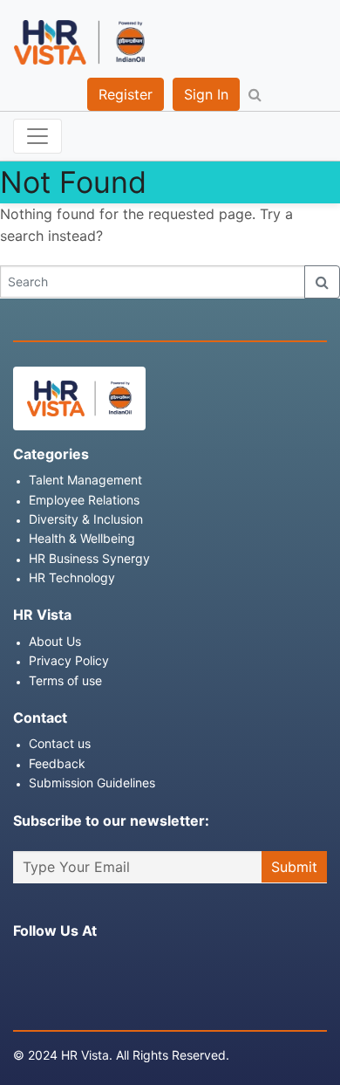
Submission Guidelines (92, 782)
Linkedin (118, 963)
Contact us (60, 743)
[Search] (322, 282)
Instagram (54, 963)
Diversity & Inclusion (86, 519)
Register (126, 94)
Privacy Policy (69, 660)
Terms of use (65, 680)
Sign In (206, 94)
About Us (55, 641)
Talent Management (85, 479)
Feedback (57, 763)
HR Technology (72, 577)
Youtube (151, 963)
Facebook (22, 963)
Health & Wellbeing (82, 538)
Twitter (86, 963)
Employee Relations (84, 499)
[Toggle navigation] (37, 136)
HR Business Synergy (89, 558)
